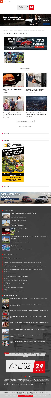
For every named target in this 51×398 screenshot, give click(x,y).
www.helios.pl (19, 232)
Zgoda (20, 395)
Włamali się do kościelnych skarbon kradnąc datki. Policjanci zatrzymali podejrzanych (12, 114)
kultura (24, 354)
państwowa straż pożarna (40, 353)
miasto (32, 353)
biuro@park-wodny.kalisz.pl (16, 249)
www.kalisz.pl (22, 225)
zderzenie (25, 356)
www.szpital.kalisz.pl (26, 242)
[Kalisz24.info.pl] (25, 4)
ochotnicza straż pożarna (25, 353)
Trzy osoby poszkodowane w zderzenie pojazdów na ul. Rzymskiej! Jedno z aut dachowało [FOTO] (27, 30)
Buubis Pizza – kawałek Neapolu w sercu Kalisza (13, 90)
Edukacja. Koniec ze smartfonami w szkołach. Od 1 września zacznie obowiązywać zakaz (35, 91)
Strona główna (5, 30)
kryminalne (42, 354)
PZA (7, 33)
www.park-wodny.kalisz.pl (27, 249)
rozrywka (17, 353)
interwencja (19, 354)
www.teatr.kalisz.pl (22, 217)
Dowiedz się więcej (28, 395)
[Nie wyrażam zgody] (49, 394)
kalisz (11, 354)
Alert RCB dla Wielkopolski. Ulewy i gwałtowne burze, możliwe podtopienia (36, 113)
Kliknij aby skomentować (25, 126)
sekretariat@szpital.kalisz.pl (16, 242)
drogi (38, 354)
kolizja (7, 354)
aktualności (30, 354)
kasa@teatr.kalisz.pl (15, 217)
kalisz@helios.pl (14, 232)
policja (14, 354)
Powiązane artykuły (25, 68)
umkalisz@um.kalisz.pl (15, 225)
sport (35, 354)
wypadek (11, 353)
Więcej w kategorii (25, 70)
